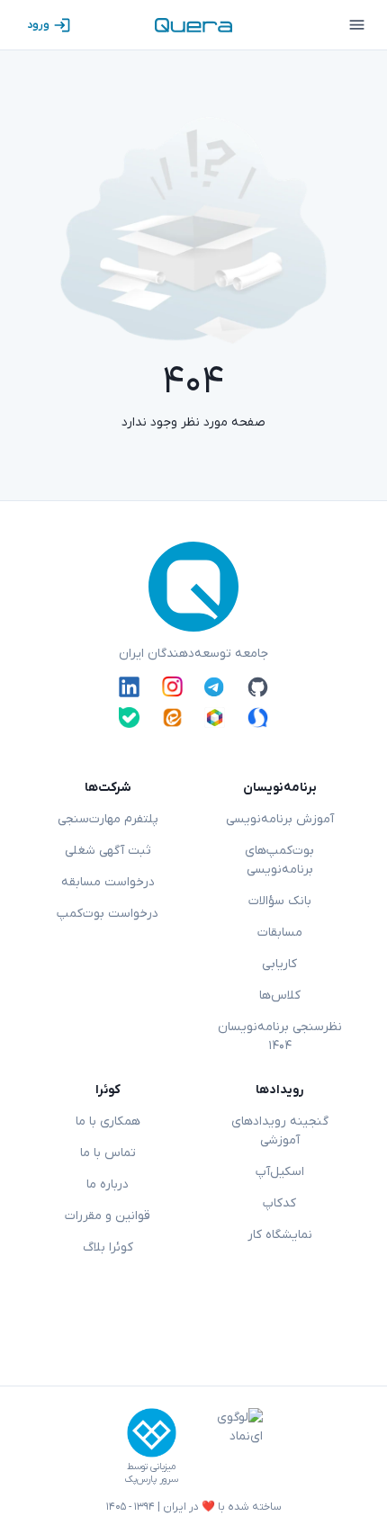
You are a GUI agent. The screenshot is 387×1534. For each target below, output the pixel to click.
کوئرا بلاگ (108, 1247)
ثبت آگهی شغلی (108, 850)
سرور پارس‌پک (151, 1479)
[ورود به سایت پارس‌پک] (151, 1433)
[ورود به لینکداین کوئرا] (129, 686)
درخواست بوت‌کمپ (107, 913)
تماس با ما (108, 1153)
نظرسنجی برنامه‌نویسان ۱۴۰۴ (280, 1036)
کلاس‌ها (280, 995)
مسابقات (279, 932)
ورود (38, 25)
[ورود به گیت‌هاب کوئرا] (258, 686)
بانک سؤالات (279, 901)
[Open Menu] (356, 25)
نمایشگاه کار (280, 1234)
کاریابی (279, 964)
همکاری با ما (108, 1121)
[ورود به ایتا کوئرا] (172, 717)
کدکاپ (279, 1203)
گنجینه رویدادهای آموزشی (279, 1131)
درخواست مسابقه (108, 882)
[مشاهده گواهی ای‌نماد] (227, 1446)
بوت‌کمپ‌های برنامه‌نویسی (279, 860)
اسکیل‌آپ (280, 1171)
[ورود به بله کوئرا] (129, 717)
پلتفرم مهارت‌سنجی (108, 819)
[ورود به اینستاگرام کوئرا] (172, 686)
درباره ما (107, 1184)
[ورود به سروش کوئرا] (258, 717)
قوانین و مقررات (107, 1216)
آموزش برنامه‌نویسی (280, 819)
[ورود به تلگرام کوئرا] (214, 686)
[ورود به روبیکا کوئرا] (214, 717)
